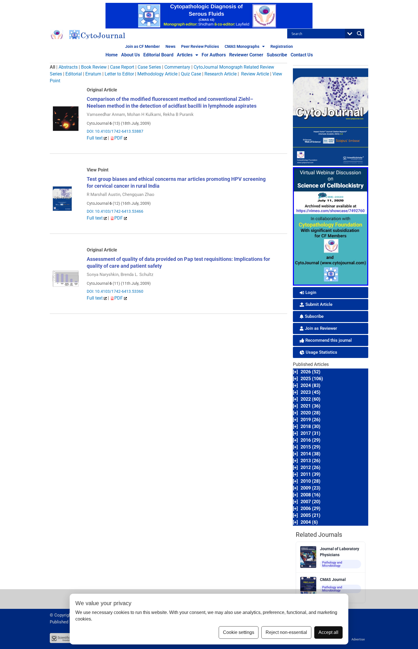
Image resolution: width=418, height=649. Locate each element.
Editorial (73, 74)
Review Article (255, 74)
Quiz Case (191, 74)
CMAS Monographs (242, 46)
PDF (119, 138)
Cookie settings (238, 632)
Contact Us (302, 55)
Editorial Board (158, 55)
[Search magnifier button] (359, 33)
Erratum (93, 74)
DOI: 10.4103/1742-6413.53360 (115, 291)
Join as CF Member (142, 46)
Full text (95, 138)
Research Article (220, 74)
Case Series (149, 67)
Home (111, 55)
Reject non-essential (286, 632)
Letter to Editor (119, 74)
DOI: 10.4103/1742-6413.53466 (115, 211)
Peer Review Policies (200, 46)
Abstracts (68, 67)
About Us (130, 55)
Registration (281, 46)
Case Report (122, 67)
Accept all (328, 632)
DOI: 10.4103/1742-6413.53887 (115, 131)
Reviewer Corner (246, 55)
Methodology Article (157, 74)
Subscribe (277, 55)
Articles (185, 55)
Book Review (94, 67)
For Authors (214, 55)
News (170, 46)
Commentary (177, 67)
